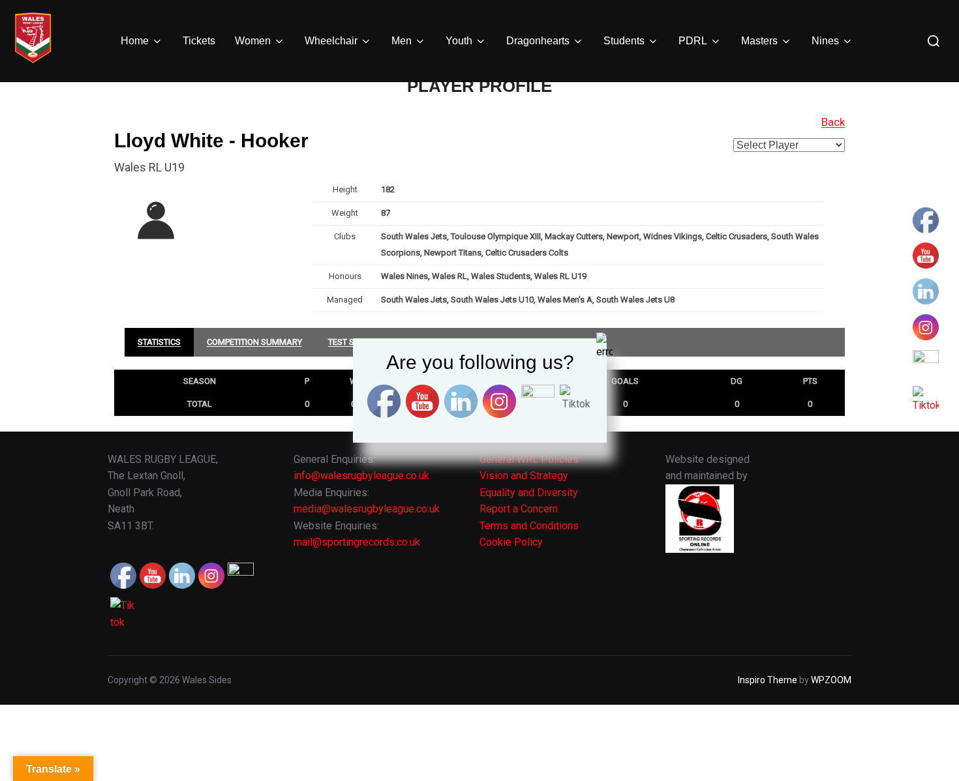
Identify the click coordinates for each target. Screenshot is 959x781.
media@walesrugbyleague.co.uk (367, 509)
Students (624, 40)
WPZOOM (831, 680)
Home (135, 40)
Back (833, 121)
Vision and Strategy (524, 475)
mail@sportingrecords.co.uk (357, 542)
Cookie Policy (511, 542)
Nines (825, 40)
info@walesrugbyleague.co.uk (361, 475)
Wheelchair (331, 40)
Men (401, 40)
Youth (459, 40)
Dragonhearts (538, 40)
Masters (759, 40)
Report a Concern (519, 509)
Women (253, 40)
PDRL (692, 40)
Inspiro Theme (767, 680)
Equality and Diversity (529, 492)
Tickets (199, 40)
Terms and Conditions (529, 526)
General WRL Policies (529, 459)
